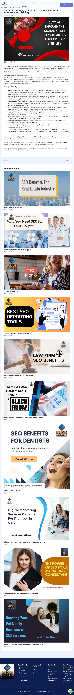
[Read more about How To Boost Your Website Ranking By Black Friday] (37, 398)
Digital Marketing (9, 15)
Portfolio (35, 671)
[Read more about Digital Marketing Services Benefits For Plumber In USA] (36, 518)
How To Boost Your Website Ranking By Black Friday (23, 418)
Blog (34, 673)
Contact (35, 675)
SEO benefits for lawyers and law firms (18, 376)
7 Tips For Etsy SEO (11, 292)
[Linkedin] (14, 62)
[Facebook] (5, 62)
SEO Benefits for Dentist (13, 491)
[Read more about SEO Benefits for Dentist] (37, 456)
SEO (49, 667)
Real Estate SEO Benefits (13, 208)
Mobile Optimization (13, 107)
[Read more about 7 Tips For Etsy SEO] (37, 272)
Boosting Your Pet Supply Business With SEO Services (23, 644)
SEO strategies (16, 142)
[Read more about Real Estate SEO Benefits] (37, 188)
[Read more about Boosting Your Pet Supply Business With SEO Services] (36, 620)
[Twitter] (8, 62)
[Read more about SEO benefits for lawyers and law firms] (37, 356)
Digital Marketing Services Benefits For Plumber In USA (24, 542)
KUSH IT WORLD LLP (32, 691)
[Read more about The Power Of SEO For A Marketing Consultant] (36, 569)
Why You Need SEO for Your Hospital (17, 250)
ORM (49, 669)
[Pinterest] (11, 62)
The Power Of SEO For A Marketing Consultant (21, 593)
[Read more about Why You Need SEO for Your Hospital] (37, 230)
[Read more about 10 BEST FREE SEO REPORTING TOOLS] (37, 314)
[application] (44, 3)
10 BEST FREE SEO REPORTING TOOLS (17, 334)
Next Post (69, 160)
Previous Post (6, 160)
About (34, 669)
